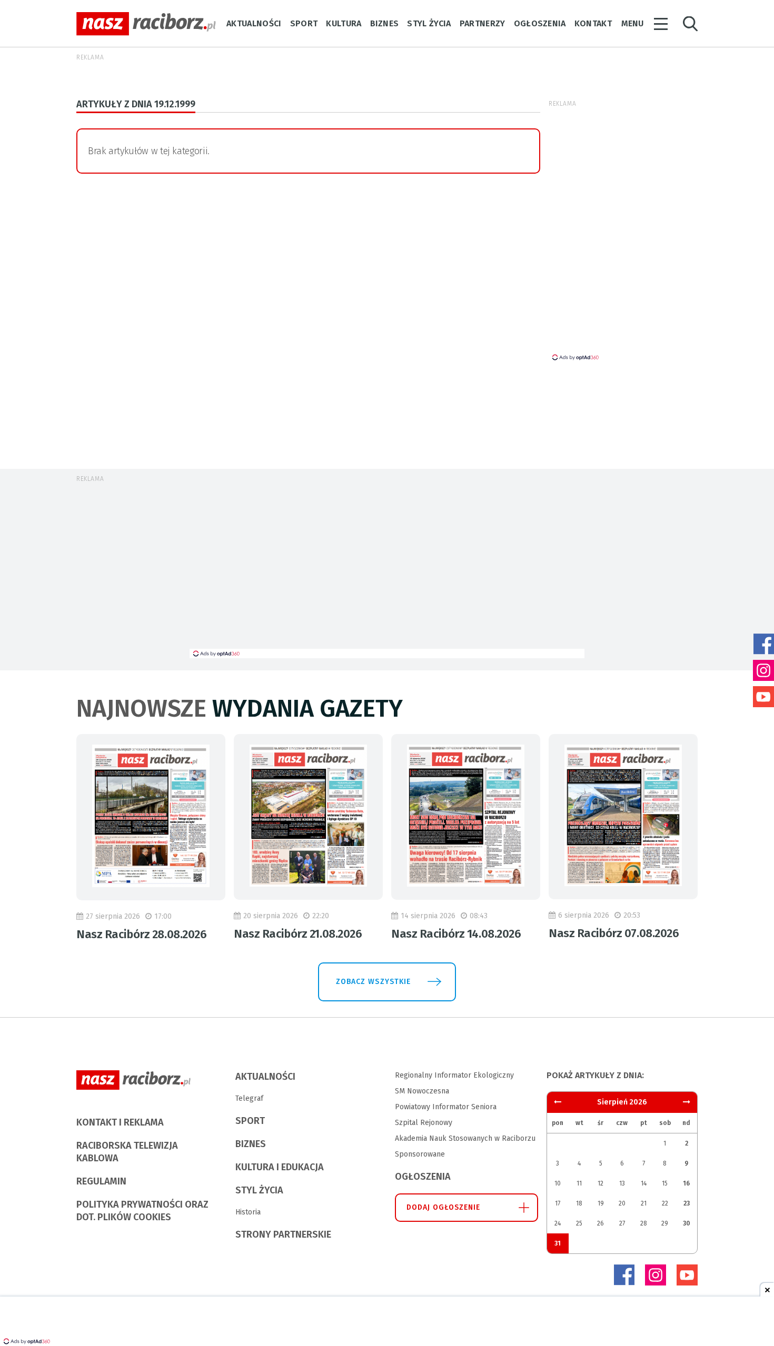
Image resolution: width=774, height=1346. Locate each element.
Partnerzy (482, 23)
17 (557, 1203)
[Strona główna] (146, 24)
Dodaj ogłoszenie (443, 1207)
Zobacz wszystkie (373, 981)
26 (600, 1223)
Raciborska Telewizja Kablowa (127, 1152)
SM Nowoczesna (422, 1091)
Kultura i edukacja (279, 1167)
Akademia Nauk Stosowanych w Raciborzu (465, 1138)
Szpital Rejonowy (423, 1122)
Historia (248, 1212)
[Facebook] (623, 1274)
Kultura (343, 23)
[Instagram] (655, 1274)
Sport (304, 23)
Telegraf (249, 1098)
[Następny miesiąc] (557, 1102)
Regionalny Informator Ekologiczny (454, 1075)
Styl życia (429, 23)
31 (557, 1243)
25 (579, 1223)
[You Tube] (687, 1274)
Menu (632, 23)
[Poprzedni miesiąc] (686, 1102)
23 (686, 1203)
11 (579, 1183)
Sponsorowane (420, 1154)
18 (579, 1203)
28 (643, 1223)
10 (557, 1183)
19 (601, 1203)
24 (557, 1223)
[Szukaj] (690, 24)
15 (665, 1183)
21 (644, 1203)
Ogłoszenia (540, 23)
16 (686, 1183)
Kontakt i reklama (120, 1122)
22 (665, 1203)
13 (622, 1183)
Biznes (384, 23)
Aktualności (254, 23)
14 (644, 1183)
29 (664, 1223)
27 (622, 1223)
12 (600, 1183)
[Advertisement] (387, 570)
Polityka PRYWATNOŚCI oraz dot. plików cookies (142, 1211)
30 (686, 1223)
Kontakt (593, 23)
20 (622, 1203)
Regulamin (101, 1181)
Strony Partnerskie (283, 1234)
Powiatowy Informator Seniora (446, 1106)
